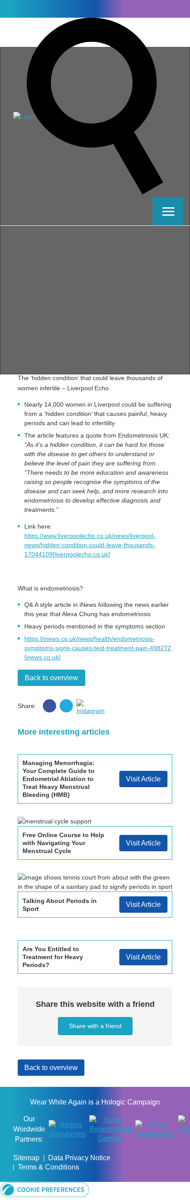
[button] (45, 1195)
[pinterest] (83, 705)
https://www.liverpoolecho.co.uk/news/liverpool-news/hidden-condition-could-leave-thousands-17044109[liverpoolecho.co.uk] (90, 545)
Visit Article (143, 779)
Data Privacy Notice (79, 1158)
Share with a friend (95, 1025)
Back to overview (51, 678)
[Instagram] (178, 8)
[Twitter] (166, 8)
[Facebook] (153, 8)
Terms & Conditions (48, 1167)
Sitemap (26, 1158)
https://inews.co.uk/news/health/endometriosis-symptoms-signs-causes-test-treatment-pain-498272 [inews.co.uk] (97, 648)
